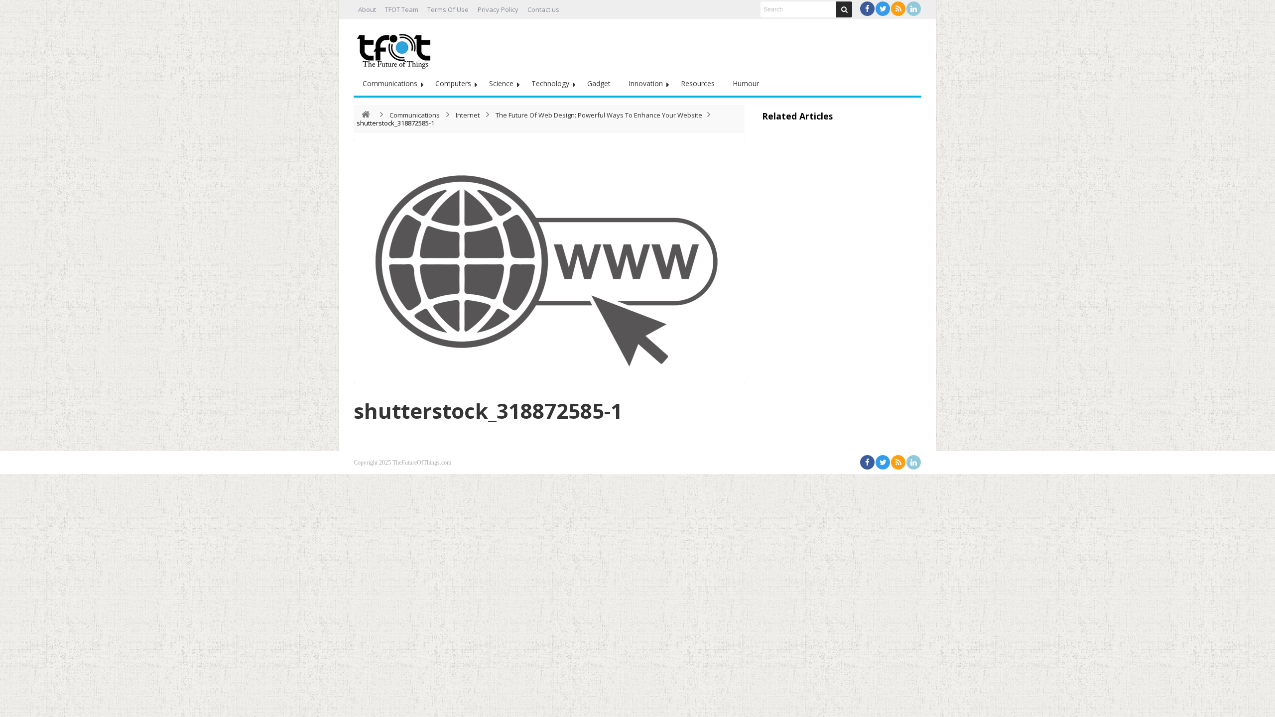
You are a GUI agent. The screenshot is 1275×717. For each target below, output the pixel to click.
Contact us (543, 9)
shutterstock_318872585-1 (488, 410)
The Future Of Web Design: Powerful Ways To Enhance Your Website (599, 115)
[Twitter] (883, 8)
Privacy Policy (498, 9)
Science (501, 83)
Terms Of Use (448, 9)
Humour (746, 83)
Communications (390, 83)
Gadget (599, 83)
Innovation (646, 83)
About (367, 9)
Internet (468, 115)
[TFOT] (396, 48)
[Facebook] (867, 8)
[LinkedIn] (913, 8)
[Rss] (898, 8)
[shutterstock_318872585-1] (549, 261)
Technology (550, 83)
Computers (453, 83)
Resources (698, 83)
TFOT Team (401, 9)
